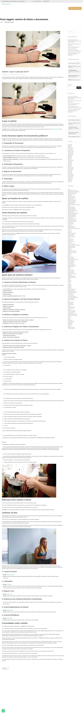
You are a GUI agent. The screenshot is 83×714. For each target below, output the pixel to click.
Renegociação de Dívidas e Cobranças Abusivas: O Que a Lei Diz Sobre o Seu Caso (74, 41)
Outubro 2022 (70, 169)
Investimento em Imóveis (72, 291)
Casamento (70, 230)
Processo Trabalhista (71, 311)
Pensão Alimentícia (71, 306)
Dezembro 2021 (71, 174)
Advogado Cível (70, 198)
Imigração (69, 281)
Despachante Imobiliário (72, 252)
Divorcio (69, 268)
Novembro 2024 (71, 151)
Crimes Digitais (70, 239)
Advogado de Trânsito (72, 202)
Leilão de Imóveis (71, 299)
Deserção (69, 248)
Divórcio (69, 267)
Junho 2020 (70, 180)
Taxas (69, 318)
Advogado (69, 195)
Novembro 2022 (71, 168)
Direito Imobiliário (71, 260)
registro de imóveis (55, 129)
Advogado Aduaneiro (71, 197)
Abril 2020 (69, 181)
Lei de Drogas (70, 293)
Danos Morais (70, 240)
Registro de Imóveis (72, 76)
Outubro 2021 (70, 176)
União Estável (70, 322)
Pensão (69, 305)
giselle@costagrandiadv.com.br (10, 701)
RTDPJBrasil (9, 618)
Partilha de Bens (71, 304)
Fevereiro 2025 (70, 148)
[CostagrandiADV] (7, 8)
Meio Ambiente (70, 303)
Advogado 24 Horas (71, 196)
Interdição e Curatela (75, 63)
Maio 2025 (70, 145)
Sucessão (69, 317)
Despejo (69, 253)
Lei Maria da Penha (71, 298)
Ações (69, 189)
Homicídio (69, 280)
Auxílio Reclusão (71, 223)
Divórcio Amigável (71, 270)
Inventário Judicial (71, 290)
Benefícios (70, 224)
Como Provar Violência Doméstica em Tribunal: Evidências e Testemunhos (74, 54)
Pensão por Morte (71, 308)
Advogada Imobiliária (71, 193)
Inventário (69, 285)
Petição (69, 309)
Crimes (69, 237)
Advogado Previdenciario (72, 214)
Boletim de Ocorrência (72, 227)
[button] (3, 710)
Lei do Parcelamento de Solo (73, 297)
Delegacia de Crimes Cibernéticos (74, 245)
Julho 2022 (70, 172)
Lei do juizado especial (72, 296)
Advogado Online (71, 211)
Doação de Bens (71, 272)
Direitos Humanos (71, 266)
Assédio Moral (70, 222)
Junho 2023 (70, 163)
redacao (13, 74)
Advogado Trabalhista (72, 215)
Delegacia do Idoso (71, 246)
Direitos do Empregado (72, 265)
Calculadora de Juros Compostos (74, 228)
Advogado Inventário (71, 209)
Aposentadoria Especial (72, 218)
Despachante (70, 249)
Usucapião (70, 324)
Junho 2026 (70, 144)
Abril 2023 (69, 166)
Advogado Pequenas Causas (73, 212)
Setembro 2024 (70, 154)
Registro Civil (9, 594)
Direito (69, 255)
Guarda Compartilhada (72, 277)
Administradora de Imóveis (72, 192)
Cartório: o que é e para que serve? (15, 72)
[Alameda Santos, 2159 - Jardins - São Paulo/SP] (3, 695)
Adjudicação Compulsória (72, 190)
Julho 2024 (70, 156)
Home (1, 22)
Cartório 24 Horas (10, 574)
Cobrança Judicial (71, 234)
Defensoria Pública (71, 241)
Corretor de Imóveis (71, 236)
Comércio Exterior (71, 235)
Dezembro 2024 (71, 150)
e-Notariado (9, 584)
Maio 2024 (70, 157)
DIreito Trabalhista (71, 264)
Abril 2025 (69, 147)
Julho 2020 (70, 179)
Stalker (69, 316)
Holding (69, 279)
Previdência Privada (71, 310)
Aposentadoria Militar (71, 220)
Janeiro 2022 (70, 173)
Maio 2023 (70, 164)
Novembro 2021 (71, 175)
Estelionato (70, 274)
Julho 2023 (70, 162)
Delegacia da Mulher (71, 243)
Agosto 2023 (70, 161)
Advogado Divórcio (71, 203)
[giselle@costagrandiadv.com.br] (2, 702)
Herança (69, 278)
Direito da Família (71, 258)
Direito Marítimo (71, 262)
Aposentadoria (70, 217)
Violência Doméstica (71, 328)
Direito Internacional (71, 261)
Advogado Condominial (72, 199)
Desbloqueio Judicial (71, 247)
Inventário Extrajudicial (72, 289)
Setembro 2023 (70, 160)
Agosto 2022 (70, 170)
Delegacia (69, 242)
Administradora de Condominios (73, 191)
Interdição (69, 284)
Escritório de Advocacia (72, 273)
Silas (69, 63)
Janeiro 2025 (70, 149)
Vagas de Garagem (71, 327)
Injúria (69, 283)
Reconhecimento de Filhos (72, 314)
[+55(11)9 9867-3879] (2, 699)
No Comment (18, 74)
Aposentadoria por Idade (72, 221)
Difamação (70, 254)
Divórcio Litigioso (71, 271)
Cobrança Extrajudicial (72, 233)
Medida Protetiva (71, 302)
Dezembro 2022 (71, 167)
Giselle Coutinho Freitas (73, 132)
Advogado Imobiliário (71, 208)
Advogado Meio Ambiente (72, 210)
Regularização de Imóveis (72, 315)
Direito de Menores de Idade (73, 259)
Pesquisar (70, 84)
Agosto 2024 (70, 155)
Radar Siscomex (71, 312)
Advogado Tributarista (72, 216)
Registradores (10, 610)
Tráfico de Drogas (71, 321)
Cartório (24, 74)
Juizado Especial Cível (72, 292)
